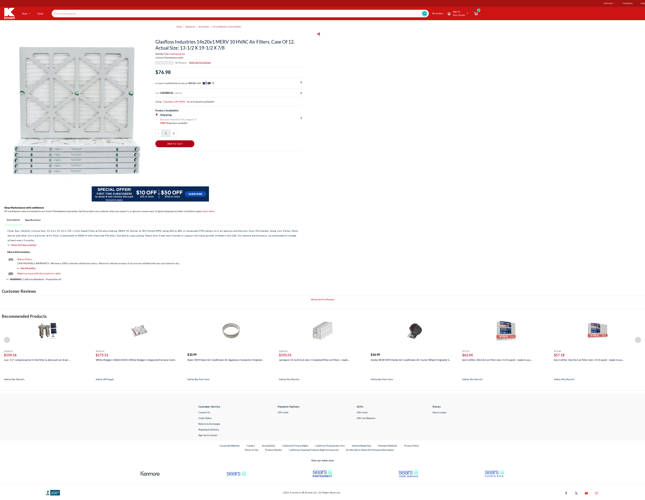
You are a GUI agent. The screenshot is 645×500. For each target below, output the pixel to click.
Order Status (205, 418)
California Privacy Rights (295, 445)
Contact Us (204, 412)
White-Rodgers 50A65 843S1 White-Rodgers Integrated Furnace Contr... (136, 359)
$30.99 (192, 354)
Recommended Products (24, 316)
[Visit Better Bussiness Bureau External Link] (52, 492)
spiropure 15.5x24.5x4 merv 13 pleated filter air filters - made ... (314, 359)
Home (179, 26)
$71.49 (557, 351)
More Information (18, 251)
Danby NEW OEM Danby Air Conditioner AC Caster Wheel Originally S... (410, 359)
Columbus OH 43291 (174, 101)
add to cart (175, 143)
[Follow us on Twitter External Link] (576, 493)
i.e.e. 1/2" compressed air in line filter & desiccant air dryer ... (37, 359)
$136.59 (8, 351)
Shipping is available (173, 123)
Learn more (208, 211)
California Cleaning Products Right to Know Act (314, 449)
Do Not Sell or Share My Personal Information (370, 449)
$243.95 (283, 351)
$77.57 (465, 351)
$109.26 (10, 355)
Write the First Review (200, 62)
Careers (251, 445)
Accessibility (268, 445)
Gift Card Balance (366, 418)
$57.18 (559, 355)
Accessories (204, 26)
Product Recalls (273, 449)
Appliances (190, 26)
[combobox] (240, 13)
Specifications (33, 219)
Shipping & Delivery (208, 429)
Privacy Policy (411, 445)
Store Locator (440, 412)
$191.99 (100, 351)
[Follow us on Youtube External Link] (586, 493)
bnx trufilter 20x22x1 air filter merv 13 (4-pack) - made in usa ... (497, 359)
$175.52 (102, 355)
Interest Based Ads (361, 445)
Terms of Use (251, 449)
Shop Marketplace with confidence (24, 207)
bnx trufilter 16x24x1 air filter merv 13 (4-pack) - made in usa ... (589, 359)
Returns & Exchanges (209, 423)
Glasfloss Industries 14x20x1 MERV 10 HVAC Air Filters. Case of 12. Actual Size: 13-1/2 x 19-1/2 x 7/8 (225, 45)
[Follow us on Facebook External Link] (566, 493)
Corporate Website (230, 445)
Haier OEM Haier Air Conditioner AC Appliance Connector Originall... (225, 359)
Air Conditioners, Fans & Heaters (227, 26)
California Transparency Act (330, 445)
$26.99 (375, 354)
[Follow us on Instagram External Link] (596, 493)
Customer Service (209, 406)
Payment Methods (387, 445)
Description (13, 219)
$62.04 (467, 355)
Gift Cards (283, 412)
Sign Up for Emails (207, 435)
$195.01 (285, 355)
